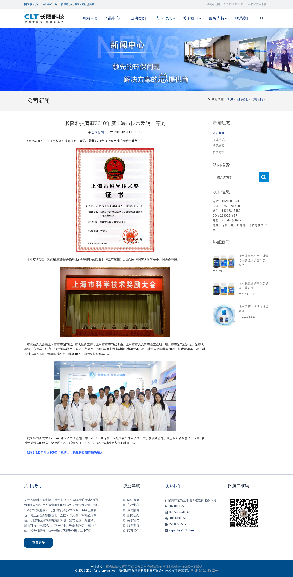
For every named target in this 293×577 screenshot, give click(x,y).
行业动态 (219, 139)
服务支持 (216, 18)
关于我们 (190, 18)
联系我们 (243, 18)
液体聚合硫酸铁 (191, 566)
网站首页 (90, 18)
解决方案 (219, 152)
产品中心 (112, 18)
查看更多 (38, 542)
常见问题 (219, 145)
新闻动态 (164, 18)
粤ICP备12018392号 (204, 570)
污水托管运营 (172, 566)
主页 (230, 99)
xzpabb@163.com (181, 530)
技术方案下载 (258, 4)
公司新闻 (257, 99)
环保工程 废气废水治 (136, 566)
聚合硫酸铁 (113, 566)
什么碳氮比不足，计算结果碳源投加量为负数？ (254, 260)
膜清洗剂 (156, 566)
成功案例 (138, 18)
